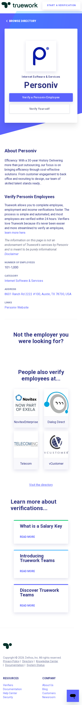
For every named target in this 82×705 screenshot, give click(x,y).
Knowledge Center (47, 661)
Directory (27, 661)
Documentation (14, 665)
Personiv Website (17, 307)
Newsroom (48, 697)
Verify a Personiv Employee (41, 97)
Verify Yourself (39, 108)
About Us (47, 685)
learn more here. (15, 232)
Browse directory (22, 21)
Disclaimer (11, 254)
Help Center (10, 693)
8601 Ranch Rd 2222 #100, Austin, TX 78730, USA (38, 294)
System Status (36, 665)
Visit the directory (41, 485)
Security (8, 697)
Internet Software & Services (24, 281)
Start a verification (61, 5)
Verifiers (8, 685)
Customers (49, 693)
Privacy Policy (11, 661)
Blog (45, 689)
